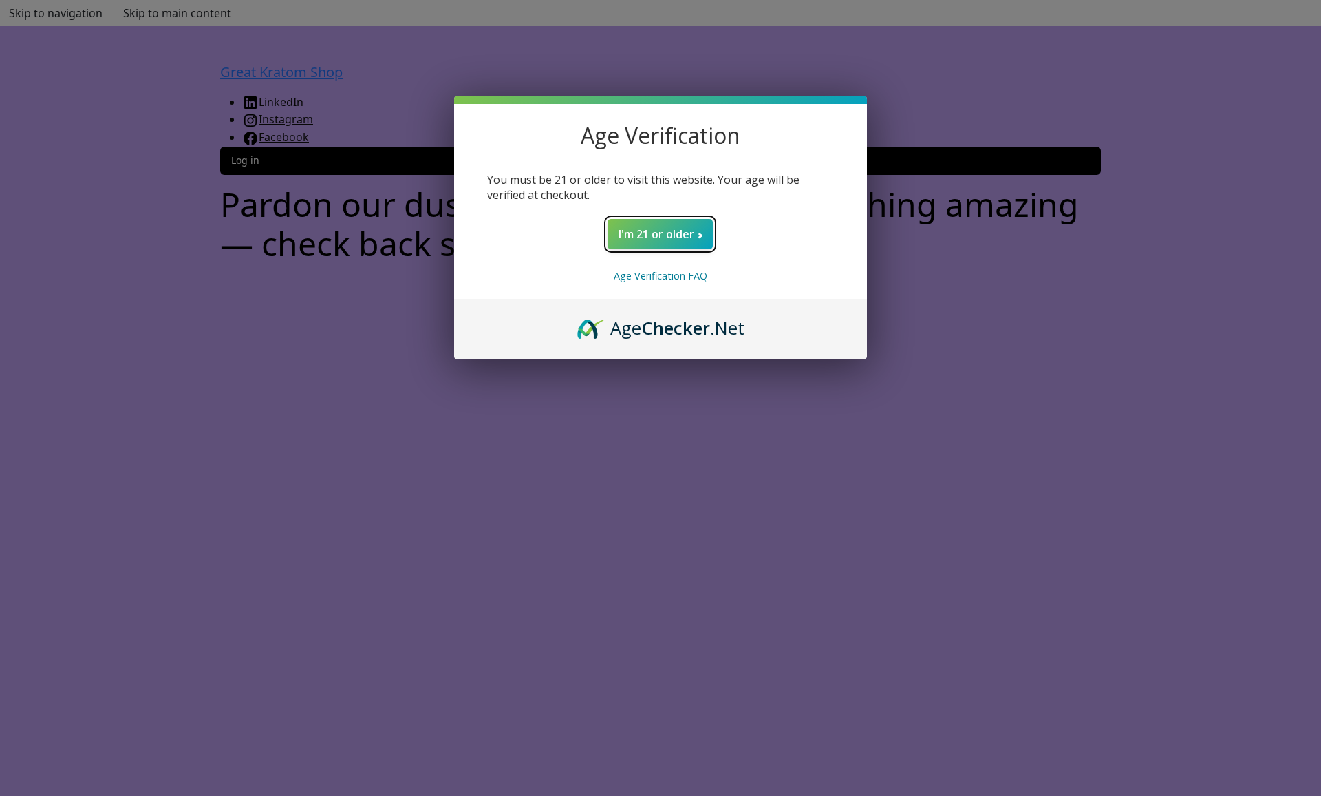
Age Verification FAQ (660, 275)
